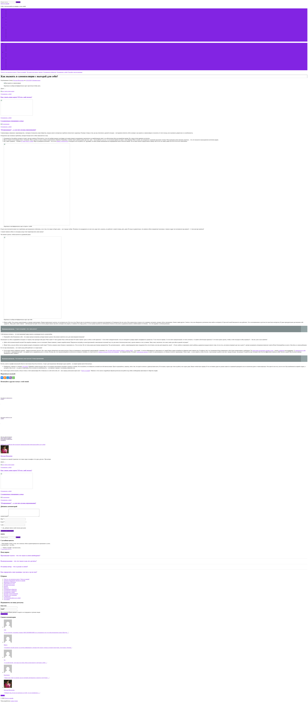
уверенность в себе (300, 350)
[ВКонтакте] (2, 377)
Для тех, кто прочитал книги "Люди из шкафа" (13, 72)
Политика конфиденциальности (16, 35)
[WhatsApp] (13, 377)
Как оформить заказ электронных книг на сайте (20, 68)
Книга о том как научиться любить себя (18, 55)
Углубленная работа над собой (12, 598)
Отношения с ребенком (10, 590)
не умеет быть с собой (27, 141)
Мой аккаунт (10, 30)
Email (3, 522)
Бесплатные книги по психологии (13, 17)
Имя (2, 519)
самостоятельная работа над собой (36, 444)
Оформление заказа (12, 32)
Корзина (6, 40)
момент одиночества (62, 141)
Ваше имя (3, 605)
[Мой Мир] (7, 377)
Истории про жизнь (32, 72)
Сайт (2, 525)
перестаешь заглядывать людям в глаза (262, 350)
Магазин (9, 29)
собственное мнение (142, 352)
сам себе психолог (15, 444)
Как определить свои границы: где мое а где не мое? (19, 572)
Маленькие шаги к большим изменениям (18, 56)
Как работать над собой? (14, 15)
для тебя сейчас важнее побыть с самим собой (120, 350)
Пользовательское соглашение (15, 33)
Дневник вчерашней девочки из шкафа (14, 580)
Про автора (10, 13)
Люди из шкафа (5, 3)
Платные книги (8, 28)
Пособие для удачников (10, 595)
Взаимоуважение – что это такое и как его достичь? (19, 561)
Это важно (7, 599)
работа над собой (5, 444)
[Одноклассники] (5, 377)
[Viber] (10, 377)
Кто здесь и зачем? (9, 9)
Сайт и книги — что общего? (15, 16)
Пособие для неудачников (75, 72)
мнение (40, 72)
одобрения (281, 350)
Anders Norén (14, 701)
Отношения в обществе (49, 72)
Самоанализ (23, 444)
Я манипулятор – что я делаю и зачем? (14, 566)
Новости (6, 588)
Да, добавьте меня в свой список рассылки (14, 528)
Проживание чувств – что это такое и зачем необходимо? (20, 555)
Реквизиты (10, 36)
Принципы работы (12, 12)
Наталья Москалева (18, 80)
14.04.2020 (29, 80)
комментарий (5, 516)
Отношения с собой (62, 72)
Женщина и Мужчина (10, 582)
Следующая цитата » (6, 549)
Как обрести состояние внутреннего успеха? (13, 20)
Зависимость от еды (9, 583)
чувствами (25, 366)
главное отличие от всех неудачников (108, 352)
